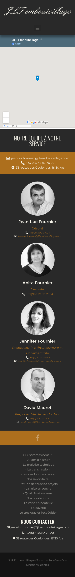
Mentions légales (37, 565)
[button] (37, 28)
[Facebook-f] (37, 437)
